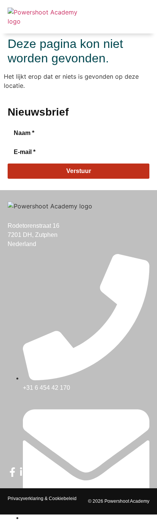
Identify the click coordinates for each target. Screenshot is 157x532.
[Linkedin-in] (24, 472)
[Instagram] (36, 472)
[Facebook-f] (12, 472)
